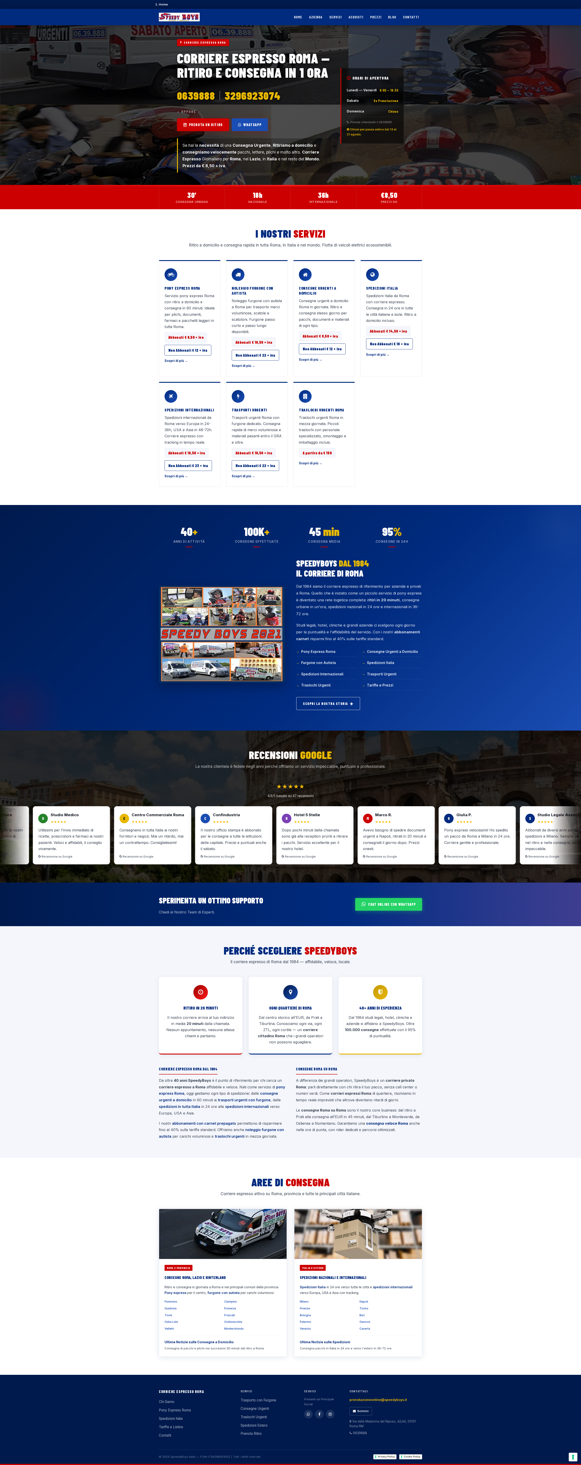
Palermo (305, 1321)
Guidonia (171, 1308)
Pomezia (230, 1308)
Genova (364, 1321)
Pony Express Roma (182, 288)
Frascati (229, 1315)
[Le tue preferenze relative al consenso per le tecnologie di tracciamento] (573, 1457)
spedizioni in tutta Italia (179, 1106)
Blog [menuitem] (392, 17)
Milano (304, 1301)
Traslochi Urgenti (316, 685)
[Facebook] (319, 1414)
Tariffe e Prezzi (380, 685)
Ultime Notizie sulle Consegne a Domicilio (199, 1342)
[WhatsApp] (308, 1414)
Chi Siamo (166, 1402)
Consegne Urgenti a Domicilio (317, 291)
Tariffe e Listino (171, 1427)
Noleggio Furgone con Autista (252, 291)
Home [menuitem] (298, 17)
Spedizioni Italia (382, 288)
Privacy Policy (386, 1456)
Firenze (305, 1308)
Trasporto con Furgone (258, 1400)
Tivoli (168, 1315)
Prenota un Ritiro (206, 124)
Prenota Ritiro (251, 1433)
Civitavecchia (233, 1321)
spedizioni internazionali (247, 1106)
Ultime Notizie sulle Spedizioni (325, 1342)
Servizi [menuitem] (335, 17)
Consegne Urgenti (255, 1408)
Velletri (169, 1328)
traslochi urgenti (229, 1136)
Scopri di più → (176, 361)
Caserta (364, 1328)
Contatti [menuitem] (411, 17)
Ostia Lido (171, 1321)
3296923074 (253, 95)
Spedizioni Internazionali (189, 409)
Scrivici (363, 1411)
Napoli (363, 1301)
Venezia (305, 1328)
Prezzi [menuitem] (376, 17)
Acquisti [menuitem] (356, 17)
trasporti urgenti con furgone (244, 1100)
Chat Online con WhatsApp (392, 904)
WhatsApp (252, 124)
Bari (362, 1315)
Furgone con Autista (318, 663)
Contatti (165, 1435)
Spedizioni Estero (254, 1425)
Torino (363, 1308)
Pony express (175, 1293)
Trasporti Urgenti (249, 409)
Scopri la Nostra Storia (325, 703)
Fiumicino (171, 1301)
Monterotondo (234, 1328)
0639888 (196, 95)
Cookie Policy (412, 1456)
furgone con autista (223, 1293)
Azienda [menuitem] (316, 17)
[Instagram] (330, 1414)
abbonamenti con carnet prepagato (204, 1123)
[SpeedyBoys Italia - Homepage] (179, 17)
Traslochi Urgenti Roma (321, 409)
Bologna (305, 1315)
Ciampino (230, 1301)
